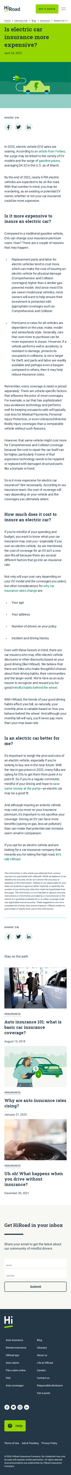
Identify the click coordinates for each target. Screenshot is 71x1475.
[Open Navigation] (63, 9)
